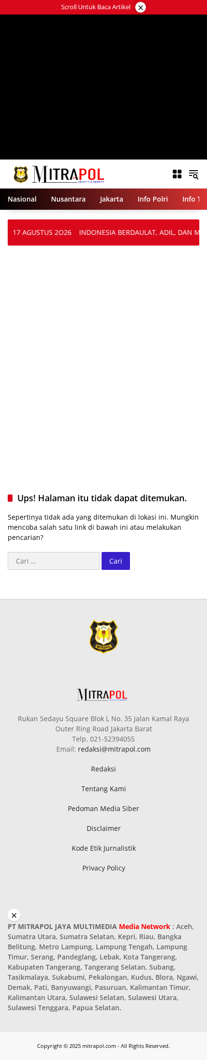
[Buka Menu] (177, 174)
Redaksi (103, 768)
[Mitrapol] (59, 173)
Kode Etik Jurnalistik (104, 848)
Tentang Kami (103, 788)
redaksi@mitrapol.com (114, 749)
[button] (193, 174)
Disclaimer (104, 828)
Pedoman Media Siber (103, 808)
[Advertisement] (104, 87)
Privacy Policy (103, 867)
